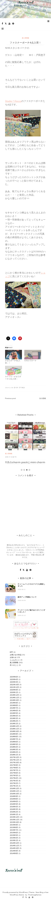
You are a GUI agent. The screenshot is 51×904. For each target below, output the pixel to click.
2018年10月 (14, 731)
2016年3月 (14, 809)
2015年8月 (14, 827)
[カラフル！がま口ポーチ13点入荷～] (13, 370)
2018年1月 (14, 755)
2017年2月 (14, 783)
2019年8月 (14, 705)
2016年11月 (14, 791)
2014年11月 (14, 846)
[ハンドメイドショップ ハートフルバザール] (25, 623)
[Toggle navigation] (2, 28)
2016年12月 (14, 788)
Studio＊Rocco (13, 101)
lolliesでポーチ (30, 361)
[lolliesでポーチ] (32, 354)
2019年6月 (14, 710)
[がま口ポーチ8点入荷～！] (13, 354)
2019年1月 (14, 723)
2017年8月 (14, 768)
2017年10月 (14, 762)
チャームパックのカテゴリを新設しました (31, 585)
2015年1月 (14, 840)
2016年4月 (14, 807)
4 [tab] (29, 470)
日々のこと (14, 665)
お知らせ (13, 657)
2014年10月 (14, 848)
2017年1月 (14, 786)
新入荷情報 (25, 38)
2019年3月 (14, 718)
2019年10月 (14, 700)
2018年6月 (14, 742)
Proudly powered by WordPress (15, 892)
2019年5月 (14, 713)
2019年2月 (14, 721)
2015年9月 (14, 825)
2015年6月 (14, 833)
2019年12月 (14, 695)
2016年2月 (14, 812)
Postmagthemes (34, 895)
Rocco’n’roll (25, 2)
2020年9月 (14, 690)
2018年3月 (14, 749)
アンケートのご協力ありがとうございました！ (31, 611)
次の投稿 (42, 398)
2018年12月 (14, 726)
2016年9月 (14, 796)
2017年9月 (14, 765)
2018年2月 (14, 752)
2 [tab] (24, 470)
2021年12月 (14, 687)
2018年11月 (14, 729)
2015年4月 (14, 838)
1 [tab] (21, 470)
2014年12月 (14, 843)
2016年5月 (14, 804)
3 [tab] (27, 470)
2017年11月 (14, 760)
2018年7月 (14, 739)
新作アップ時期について (27, 597)
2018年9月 (14, 734)
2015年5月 (14, 835)
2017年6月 (14, 773)
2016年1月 (14, 814)
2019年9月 (14, 703)
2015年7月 (14, 830)
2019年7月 (14, 708)
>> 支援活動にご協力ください (25, 639)
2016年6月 (14, 801)
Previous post (10, 398)
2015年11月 (14, 820)
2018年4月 (14, 747)
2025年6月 (14, 677)
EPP (11, 652)
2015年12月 (14, 817)
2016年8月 (14, 799)
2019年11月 (14, 698)
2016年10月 (14, 794)
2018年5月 (14, 744)
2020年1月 (14, 692)
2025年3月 (14, 682)
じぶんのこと (15, 660)
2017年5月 (14, 775)
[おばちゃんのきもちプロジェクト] (25, 634)
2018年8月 (14, 736)
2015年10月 (14, 822)
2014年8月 (14, 853)
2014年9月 (14, 851)
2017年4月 (14, 778)
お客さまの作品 (15, 655)
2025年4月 (14, 679)
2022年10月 (14, 685)
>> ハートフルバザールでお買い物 (25, 628)
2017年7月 (14, 770)
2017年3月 (14, 781)
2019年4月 (14, 716)
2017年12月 (14, 757)
